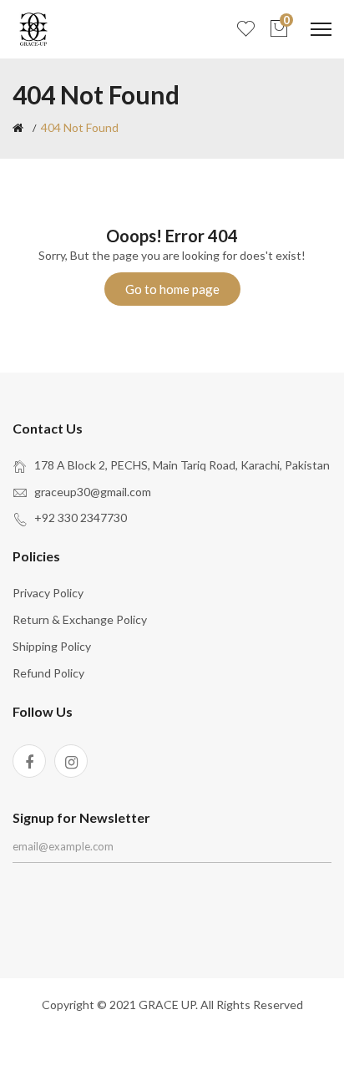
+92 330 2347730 (80, 517)
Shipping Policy (52, 646)
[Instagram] (71, 761)
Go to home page (172, 289)
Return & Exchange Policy (80, 619)
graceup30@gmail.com (92, 492)
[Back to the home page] (18, 128)
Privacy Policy (48, 593)
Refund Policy (48, 673)
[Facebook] (29, 761)
